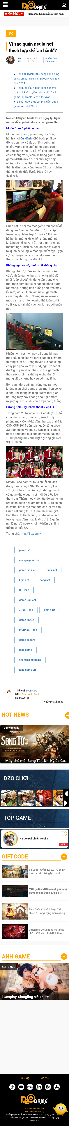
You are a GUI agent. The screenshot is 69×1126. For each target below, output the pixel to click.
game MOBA (26, 619)
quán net (52, 570)
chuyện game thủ (29, 560)
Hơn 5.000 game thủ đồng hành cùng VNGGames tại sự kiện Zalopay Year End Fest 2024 (37, 79)
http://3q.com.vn (32, 533)
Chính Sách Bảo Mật (34, 1109)
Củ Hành (24, 590)
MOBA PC (31, 690)
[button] (66, 803)
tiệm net (24, 580)
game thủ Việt (27, 570)
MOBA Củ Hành (28, 629)
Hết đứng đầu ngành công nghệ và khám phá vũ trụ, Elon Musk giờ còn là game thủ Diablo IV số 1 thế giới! (35, 92)
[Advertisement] (34, 1038)
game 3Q (49, 609)
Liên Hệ (24, 1078)
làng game (25, 649)
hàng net (45, 580)
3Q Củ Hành (26, 609)
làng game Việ (27, 669)
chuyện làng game (30, 659)
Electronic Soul (30, 694)
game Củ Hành (28, 600)
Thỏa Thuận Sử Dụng (34, 1112)
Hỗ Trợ (45, 1078)
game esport (27, 639)
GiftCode (15, 856)
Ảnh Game (16, 956)
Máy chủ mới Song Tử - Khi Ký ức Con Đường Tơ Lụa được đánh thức (36, 760)
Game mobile (11, 727)
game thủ (24, 550)
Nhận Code (43, 871)
